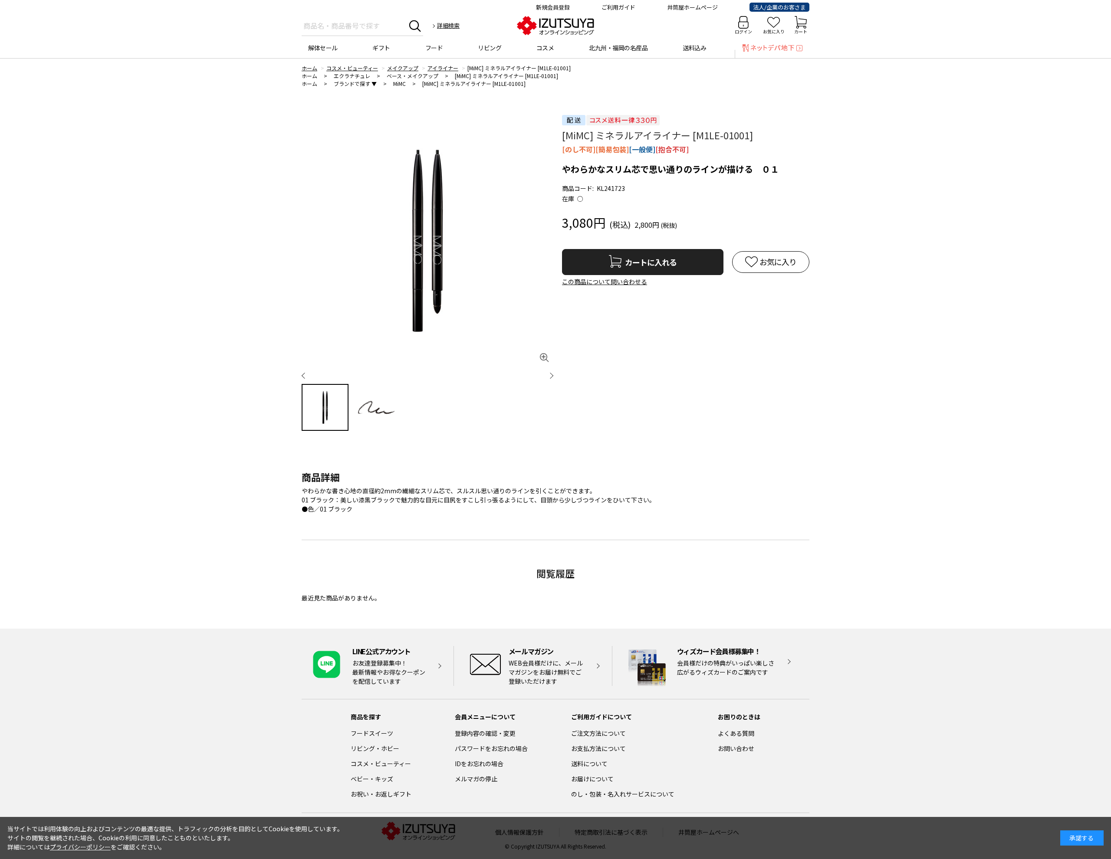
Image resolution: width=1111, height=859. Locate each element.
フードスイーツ (372, 733)
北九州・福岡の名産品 (618, 47)
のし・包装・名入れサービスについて (622, 794)
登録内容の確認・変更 (485, 733)
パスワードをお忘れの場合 (491, 748)
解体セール (323, 47)
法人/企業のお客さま (779, 7)
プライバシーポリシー (80, 847)
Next (544, 375)
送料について (589, 763)
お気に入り (774, 31)
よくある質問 (736, 733)
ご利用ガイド (618, 7)
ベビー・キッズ (372, 778)
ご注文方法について (598, 733)
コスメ (545, 47)
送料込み (694, 47)
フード (434, 47)
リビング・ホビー (375, 748)
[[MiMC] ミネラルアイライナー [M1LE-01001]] (427, 241)
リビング (489, 47)
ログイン (743, 31)
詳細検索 (448, 25)
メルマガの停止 (476, 778)
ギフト (381, 47)
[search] (415, 25)
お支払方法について (598, 748)
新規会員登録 (553, 7)
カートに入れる (651, 262)
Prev (310, 375)
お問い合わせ (736, 748)
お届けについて (592, 778)
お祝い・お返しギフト (381, 794)
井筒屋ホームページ (692, 7)
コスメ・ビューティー (381, 763)
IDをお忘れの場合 (479, 763)
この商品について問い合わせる (604, 281)
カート (800, 31)
